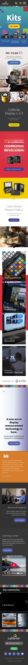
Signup (14, 648)
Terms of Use (18, 661)
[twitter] (5, 653)
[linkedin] (9, 653)
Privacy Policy (11, 661)
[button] (26, 601)
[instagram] (18, 653)
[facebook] (14, 653)
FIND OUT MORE (14, 443)
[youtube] (22, 653)
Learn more (7, 550)
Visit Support (20, 520)
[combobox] (14, 643)
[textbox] (14, 643)
